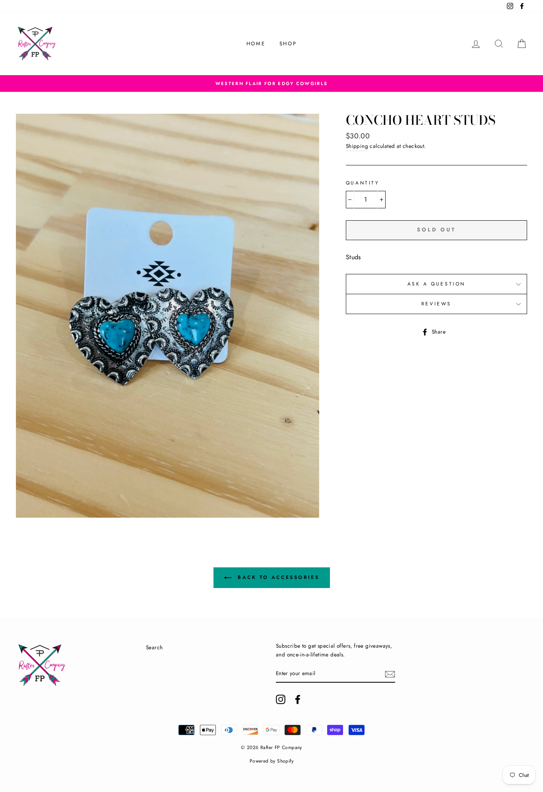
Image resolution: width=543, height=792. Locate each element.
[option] (271, 83)
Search (154, 647)
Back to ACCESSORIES (277, 577)
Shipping (357, 146)
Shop (288, 43)
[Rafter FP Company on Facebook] (298, 699)
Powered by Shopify (271, 761)
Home (255, 43)
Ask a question (436, 283)
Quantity (363, 182)
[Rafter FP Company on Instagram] (280, 699)
